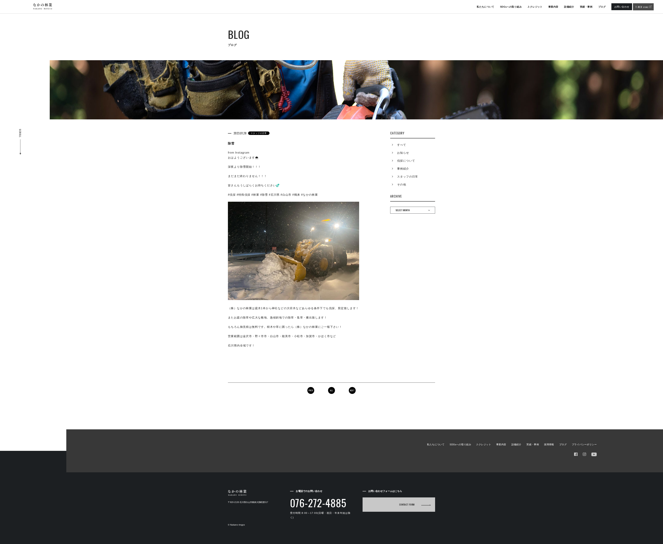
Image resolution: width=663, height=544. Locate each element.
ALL (331, 390)
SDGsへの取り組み (511, 6)
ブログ (602, 6)
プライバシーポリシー (584, 444)
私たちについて (485, 6)
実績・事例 (586, 6)
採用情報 (549, 444)
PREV (311, 390)
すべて (401, 144)
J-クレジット (535, 6)
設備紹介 (569, 6)
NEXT (352, 390)
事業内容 (553, 6)
